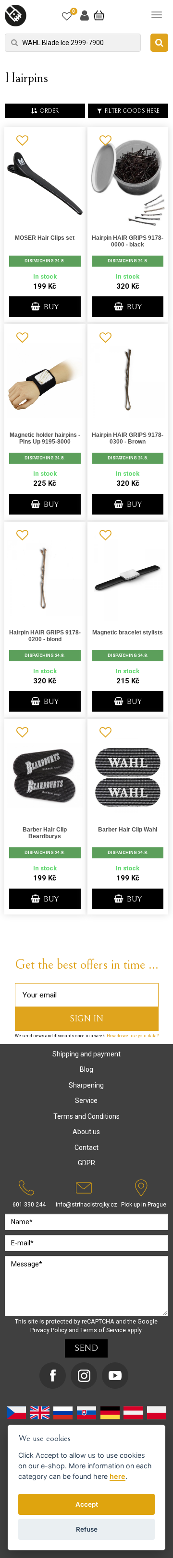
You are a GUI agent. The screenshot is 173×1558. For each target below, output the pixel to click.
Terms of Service (103, 1330)
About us (86, 1132)
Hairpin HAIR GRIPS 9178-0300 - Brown (127, 438)
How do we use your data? (132, 1035)
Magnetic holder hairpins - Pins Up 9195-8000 (45, 438)
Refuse (87, 1529)
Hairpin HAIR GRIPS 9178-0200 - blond (45, 636)
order (49, 111)
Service (86, 1100)
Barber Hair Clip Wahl (127, 829)
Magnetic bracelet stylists (127, 632)
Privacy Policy (48, 1330)
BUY (50, 307)
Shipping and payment (86, 1054)
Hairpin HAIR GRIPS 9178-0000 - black (127, 241)
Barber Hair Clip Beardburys (45, 833)
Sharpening (86, 1085)
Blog (86, 1069)
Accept (86, 1504)
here (117, 1476)
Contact (86, 1147)
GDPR (86, 1163)
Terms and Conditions (86, 1116)
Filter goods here (132, 111)
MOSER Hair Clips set (44, 237)
